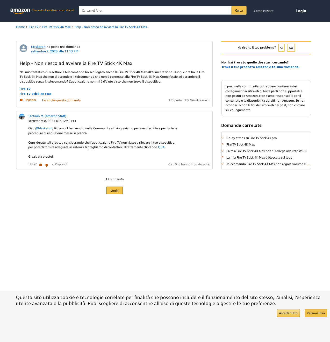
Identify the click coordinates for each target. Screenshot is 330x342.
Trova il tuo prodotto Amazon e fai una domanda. (260, 67)
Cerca (239, 10)
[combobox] (163, 10)
